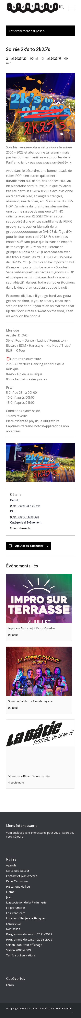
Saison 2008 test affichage (24, 945)
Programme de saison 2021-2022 (29, 934)
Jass (9, 897)
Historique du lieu (18, 886)
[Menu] (69, 8)
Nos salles (13, 929)
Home (10, 892)
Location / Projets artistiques (26, 918)
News (10, 984)
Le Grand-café (15, 913)
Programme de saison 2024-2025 (29, 939)
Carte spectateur (17, 871)
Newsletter (14, 923)
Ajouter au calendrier (29, 546)
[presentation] (39, 598)
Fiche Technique (17, 881)
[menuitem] (60, 8)
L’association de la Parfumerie (26, 902)
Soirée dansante (20, 528)
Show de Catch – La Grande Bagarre (30, 701)
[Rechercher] (60, 8)
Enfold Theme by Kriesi (61, 1008)
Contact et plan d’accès (21, 876)
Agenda (11, 865)
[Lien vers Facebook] (72, 1013)
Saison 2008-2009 (18, 950)
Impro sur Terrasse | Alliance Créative (31, 628)
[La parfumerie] (33, 8)
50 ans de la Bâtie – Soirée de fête (29, 776)
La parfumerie (15, 908)
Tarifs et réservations (21, 955)
